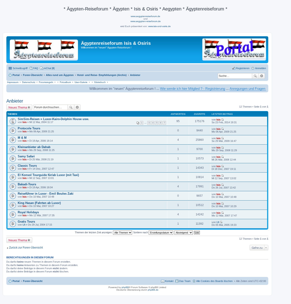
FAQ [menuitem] (35, 68)
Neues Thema (17, 107)
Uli (24, 224)
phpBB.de (153, 290)
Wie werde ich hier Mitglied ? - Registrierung (185, 88)
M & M (22, 137)
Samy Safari (26, 156)
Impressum (12, 82)
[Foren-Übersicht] (44, 49)
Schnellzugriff (20, 68)
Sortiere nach (141, 232)
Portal (16, 75)
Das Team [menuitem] (185, 281)
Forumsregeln (46, 82)
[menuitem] (47, 68)
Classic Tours (27, 165)
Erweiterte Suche (262, 76)
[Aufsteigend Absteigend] (183, 232)
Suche (255, 76)
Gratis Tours (26, 221)
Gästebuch (100, 82)
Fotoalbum (65, 82)
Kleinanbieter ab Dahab (34, 147)
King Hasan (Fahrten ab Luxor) (39, 203)
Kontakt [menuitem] (169, 281)
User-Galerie (81, 82)
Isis (25, 122)
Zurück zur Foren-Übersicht (26, 247)
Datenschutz (28, 82)
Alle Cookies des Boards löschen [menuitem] (214, 281)
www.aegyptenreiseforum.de (145, 16)
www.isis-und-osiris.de (159, 26)
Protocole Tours (29, 128)
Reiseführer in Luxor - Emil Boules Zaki (45, 193)
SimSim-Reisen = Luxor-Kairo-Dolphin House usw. (53, 119)
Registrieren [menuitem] (242, 68)
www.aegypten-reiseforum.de (145, 21)
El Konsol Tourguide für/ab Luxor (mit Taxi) (48, 175)
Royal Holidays (28, 212)
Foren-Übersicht (33, 281)
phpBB (125, 287)
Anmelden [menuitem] (260, 68)
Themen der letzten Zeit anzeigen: (94, 232)
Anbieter (14, 100)
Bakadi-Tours (27, 184)
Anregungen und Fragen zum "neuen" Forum (256, 88)
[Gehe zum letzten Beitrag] (222, 119)
